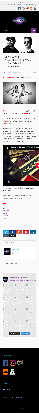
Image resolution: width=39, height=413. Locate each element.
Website (5, 208)
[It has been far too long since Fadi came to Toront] (31, 289)
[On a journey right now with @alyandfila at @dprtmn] (8, 301)
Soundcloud (6, 216)
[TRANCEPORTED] (19, 20)
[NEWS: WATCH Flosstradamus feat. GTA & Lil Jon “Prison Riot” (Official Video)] (19, 53)
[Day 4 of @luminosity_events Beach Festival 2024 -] (31, 301)
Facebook (6, 211)
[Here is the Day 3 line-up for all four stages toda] (8, 313)
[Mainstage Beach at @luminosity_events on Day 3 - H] (31, 313)
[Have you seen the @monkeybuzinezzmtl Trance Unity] (8, 289)
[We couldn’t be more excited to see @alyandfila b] (20, 301)
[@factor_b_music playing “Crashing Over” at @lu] (20, 313)
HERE (9, 190)
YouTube (5, 221)
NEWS (34, 72)
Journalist (7, 72)
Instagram (6, 218)
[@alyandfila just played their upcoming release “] (20, 289)
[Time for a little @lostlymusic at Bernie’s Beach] (20, 325)
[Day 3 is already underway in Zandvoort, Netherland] (8, 325)
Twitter (5, 213)
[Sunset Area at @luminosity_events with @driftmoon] (31, 325)
